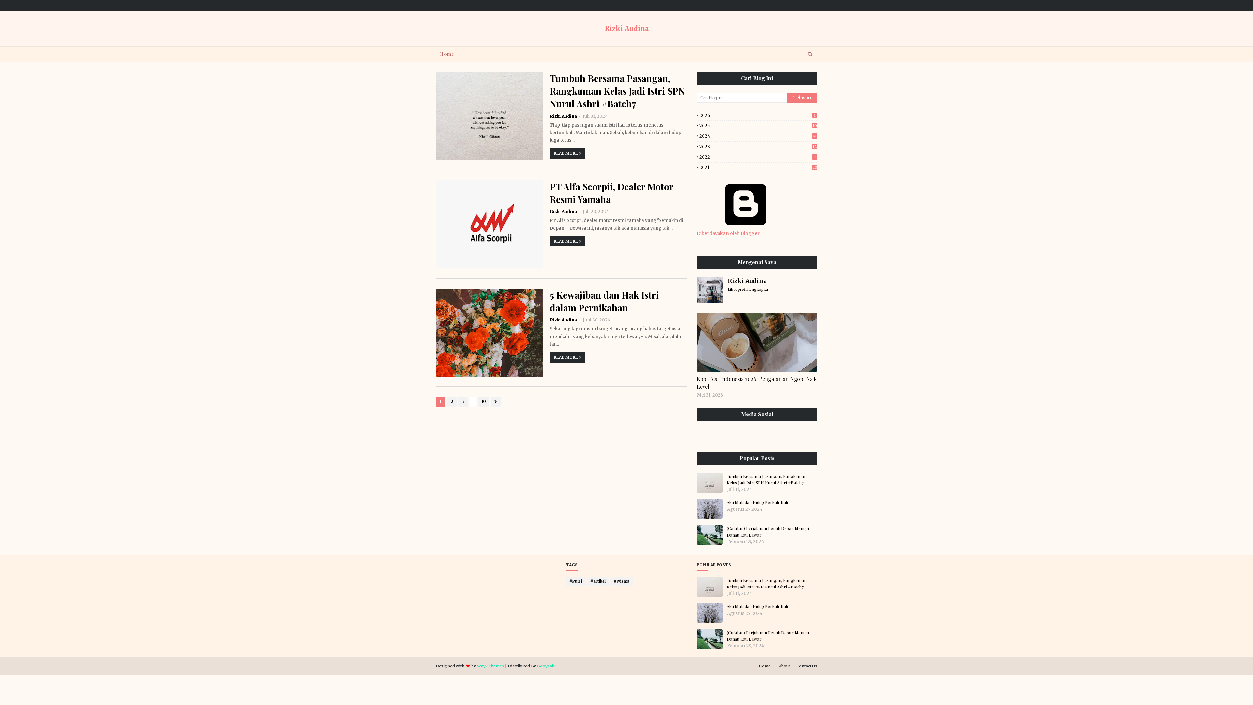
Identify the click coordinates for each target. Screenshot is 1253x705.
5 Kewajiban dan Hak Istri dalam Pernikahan (604, 301)
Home (765, 666)
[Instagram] (710, 435)
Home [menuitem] (447, 54)
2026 (757, 115)
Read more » (567, 153)
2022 (757, 157)
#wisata (621, 581)
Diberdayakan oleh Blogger (728, 233)
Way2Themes (490, 666)
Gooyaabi (546, 666)
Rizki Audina (627, 28)
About (784, 666)
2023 (758, 146)
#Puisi (575, 581)
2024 (758, 136)
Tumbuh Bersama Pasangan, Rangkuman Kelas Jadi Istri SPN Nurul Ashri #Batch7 (617, 91)
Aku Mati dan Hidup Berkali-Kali (757, 502)
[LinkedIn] (741, 435)
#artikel (598, 581)
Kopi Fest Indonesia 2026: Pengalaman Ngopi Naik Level (757, 382)
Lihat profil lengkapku (748, 289)
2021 (758, 167)
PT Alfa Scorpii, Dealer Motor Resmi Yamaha (611, 192)
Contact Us (807, 666)
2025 (758, 126)
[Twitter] (772, 435)
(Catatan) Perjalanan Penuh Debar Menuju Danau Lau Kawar (768, 531)
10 (483, 401)
